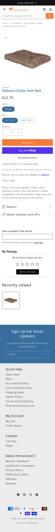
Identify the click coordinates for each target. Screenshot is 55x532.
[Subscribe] (46, 354)
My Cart (10, 421)
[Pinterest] (37, 495)
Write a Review (28, 272)
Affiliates (11, 479)
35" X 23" (27, 120)
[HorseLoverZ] (19, 9)
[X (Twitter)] (31, 495)
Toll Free (11, 441)
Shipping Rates (15, 392)
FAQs (9, 379)
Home (5, 23)
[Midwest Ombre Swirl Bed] (11, 300)
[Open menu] (4, 9)
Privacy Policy (14, 470)
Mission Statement (17, 461)
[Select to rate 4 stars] (32, 264)
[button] (27, 206)
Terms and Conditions (20, 401)
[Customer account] (44, 9)
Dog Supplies (30, 23)
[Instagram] (24, 495)
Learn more (38, 242)
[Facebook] (18, 495)
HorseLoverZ (22, 519)
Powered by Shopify (36, 519)
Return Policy (14, 396)
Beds (40, 23)
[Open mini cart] (50, 9)
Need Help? (13, 374)
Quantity (6, 126)
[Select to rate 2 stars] (22, 264)
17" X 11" (10, 120)
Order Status (14, 425)
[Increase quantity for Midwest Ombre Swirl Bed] (19, 132)
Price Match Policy (17, 383)
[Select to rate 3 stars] (27, 264)
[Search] (49, 15)
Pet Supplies (16, 23)
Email (9, 445)
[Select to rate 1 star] (17, 264)
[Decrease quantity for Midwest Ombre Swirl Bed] (5, 132)
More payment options (27, 157)
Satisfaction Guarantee (20, 465)
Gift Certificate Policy (19, 388)
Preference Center (17, 474)
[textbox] (27, 236)
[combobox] (27, 16)
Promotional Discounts (20, 405)
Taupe (8, 109)
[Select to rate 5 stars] (37, 264)
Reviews (11, 483)
